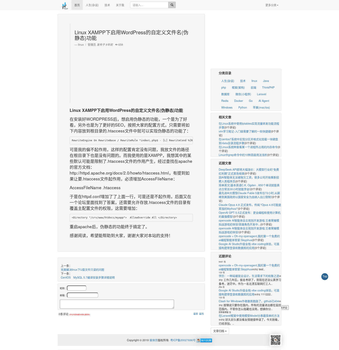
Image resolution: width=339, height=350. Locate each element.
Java (266, 81)
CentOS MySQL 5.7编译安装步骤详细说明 (88, 277)
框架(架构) (238, 87)
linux (254, 81)
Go (251, 101)
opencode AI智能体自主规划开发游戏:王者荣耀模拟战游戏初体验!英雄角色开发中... (249, 222)
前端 (253, 87)
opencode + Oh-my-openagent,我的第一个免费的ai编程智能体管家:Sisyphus (249, 238)
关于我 (120, 5)
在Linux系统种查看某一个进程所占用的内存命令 (248, 147)
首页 (77, 5)
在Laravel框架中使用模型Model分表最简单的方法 (249, 315)
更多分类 (270, 5)
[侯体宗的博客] (64, 5)
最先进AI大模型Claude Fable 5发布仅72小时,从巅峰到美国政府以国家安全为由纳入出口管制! (249, 195)
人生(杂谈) (92, 5)
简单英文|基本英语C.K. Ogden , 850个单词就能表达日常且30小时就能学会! (249, 187)
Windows (226, 107)
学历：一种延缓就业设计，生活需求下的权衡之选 (249, 276)
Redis (224, 101)
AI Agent (264, 101)
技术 (107, 5)
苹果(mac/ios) (261, 107)
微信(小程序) (243, 94)
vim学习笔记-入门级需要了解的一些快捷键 (245, 131)
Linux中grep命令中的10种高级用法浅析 (243, 155)
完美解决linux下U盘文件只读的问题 (82, 269)
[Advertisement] (132, 73)
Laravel (261, 94)
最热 (201, 313)
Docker (238, 101)
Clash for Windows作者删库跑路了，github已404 (249, 301)
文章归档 (219, 331)
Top (325, 276)
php (223, 87)
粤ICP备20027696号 (183, 340)
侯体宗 (153, 340)
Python (242, 107)
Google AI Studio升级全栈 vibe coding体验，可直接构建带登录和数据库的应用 (249, 246)
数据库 (225, 94)
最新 (195, 313)
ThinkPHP (268, 87)
